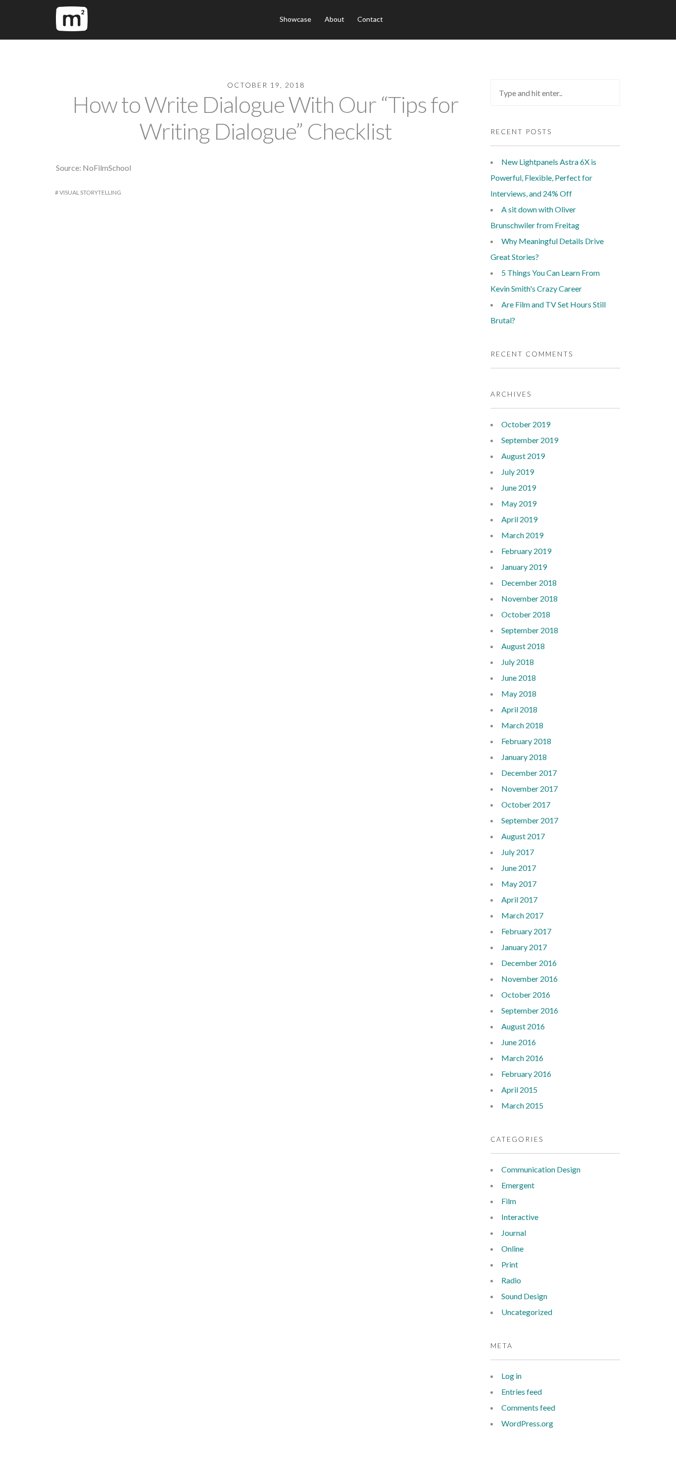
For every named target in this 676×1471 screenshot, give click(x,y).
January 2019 (524, 566)
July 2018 (517, 661)
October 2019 (525, 424)
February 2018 (526, 741)
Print (509, 1264)
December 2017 (529, 772)
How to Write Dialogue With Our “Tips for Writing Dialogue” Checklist (265, 118)
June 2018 (518, 677)
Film (508, 1201)
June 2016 (518, 1042)
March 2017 (522, 915)
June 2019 (518, 487)
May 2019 (518, 503)
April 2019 (519, 519)
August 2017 (523, 836)
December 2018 (529, 582)
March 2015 (522, 1105)
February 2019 (526, 551)
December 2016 (529, 962)
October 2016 (525, 994)
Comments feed (528, 1407)
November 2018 (529, 598)
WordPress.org (527, 1423)
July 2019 (517, 471)
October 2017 (525, 804)
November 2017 (529, 788)
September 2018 (529, 630)
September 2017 (529, 820)
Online (512, 1248)
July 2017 (517, 852)
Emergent (517, 1185)
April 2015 (519, 1089)
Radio (511, 1280)
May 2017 (518, 883)
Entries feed (521, 1391)
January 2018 (524, 756)
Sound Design (524, 1296)
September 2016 (529, 1010)
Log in (511, 1375)
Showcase (295, 19)
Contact (370, 19)
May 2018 (518, 693)
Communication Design (540, 1169)
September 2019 (529, 440)
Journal (513, 1232)
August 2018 (523, 646)
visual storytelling (90, 192)
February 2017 (526, 931)
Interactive (519, 1216)
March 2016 (522, 1058)
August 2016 (523, 1026)
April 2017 (519, 899)
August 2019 (523, 455)
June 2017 (518, 867)
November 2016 (529, 978)
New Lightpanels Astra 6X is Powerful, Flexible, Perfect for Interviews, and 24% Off (543, 177)
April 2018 (519, 709)
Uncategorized (526, 1312)
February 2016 (526, 1073)
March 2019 (522, 535)
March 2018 (522, 725)
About (334, 19)
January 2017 (524, 947)
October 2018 (525, 614)
